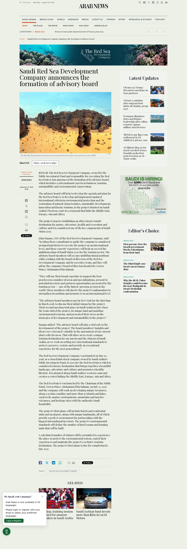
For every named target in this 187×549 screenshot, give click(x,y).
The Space (52, 26)
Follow (27, 235)
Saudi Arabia (29, 19)
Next (107, 122)
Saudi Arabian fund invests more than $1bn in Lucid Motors (93, 515)
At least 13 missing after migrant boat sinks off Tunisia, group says (79, 32)
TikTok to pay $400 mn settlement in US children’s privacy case (135, 137)
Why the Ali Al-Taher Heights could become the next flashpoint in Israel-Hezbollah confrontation (135, 286)
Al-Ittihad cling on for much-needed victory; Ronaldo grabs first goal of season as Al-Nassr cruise (135, 153)
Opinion (111, 19)
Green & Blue (100, 26)
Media (85, 19)
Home (22, 39)
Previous (23, 122)
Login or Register (13, 521)
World (61, 19)
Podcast (160, 19)
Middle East (47, 19)
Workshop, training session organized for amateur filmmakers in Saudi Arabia (56, 515)
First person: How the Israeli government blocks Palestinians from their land (135, 248)
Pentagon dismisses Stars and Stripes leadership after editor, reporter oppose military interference (135, 122)
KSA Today (84, 26)
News (25, 26)
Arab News (27, 2)
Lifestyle (97, 19)
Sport (121, 19)
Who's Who (68, 26)
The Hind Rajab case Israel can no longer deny (134, 266)
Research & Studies (140, 19)
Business (73, 19)
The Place (38, 26)
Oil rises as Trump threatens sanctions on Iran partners (135, 90)
